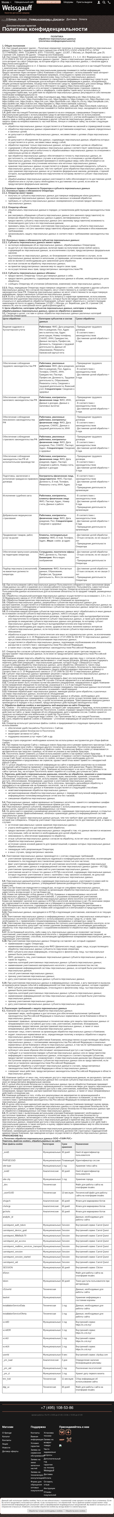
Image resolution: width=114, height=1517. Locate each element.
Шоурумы (68, 2)
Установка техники (49, 1434)
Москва (5, 2)
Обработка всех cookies (75, 1510)
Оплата (83, 19)
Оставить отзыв (48, 1483)
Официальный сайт (24, 2)
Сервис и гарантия (39, 19)
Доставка (71, 19)
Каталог (22, 19)
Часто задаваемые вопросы (50, 1451)
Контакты (59, 19)
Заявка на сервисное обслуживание (38, 1452)
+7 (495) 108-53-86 (57, 1407)
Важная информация (37, 1438)
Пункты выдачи (84, 2)
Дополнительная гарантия (21, 25)
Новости (6, 1447)
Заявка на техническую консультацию (37, 1474)
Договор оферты (10, 1451)
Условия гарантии (35, 1444)
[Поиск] (104, 2)
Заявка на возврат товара (48, 1442)
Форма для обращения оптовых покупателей (37, 1486)
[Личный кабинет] (98, 2)
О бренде (11, 19)
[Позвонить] (109, 2)
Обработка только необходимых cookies (46, 1510)
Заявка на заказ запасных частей (35, 1464)
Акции (5, 1443)
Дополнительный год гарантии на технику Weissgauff (52, 1464)
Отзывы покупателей (50, 1493)
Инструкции (49, 1488)
